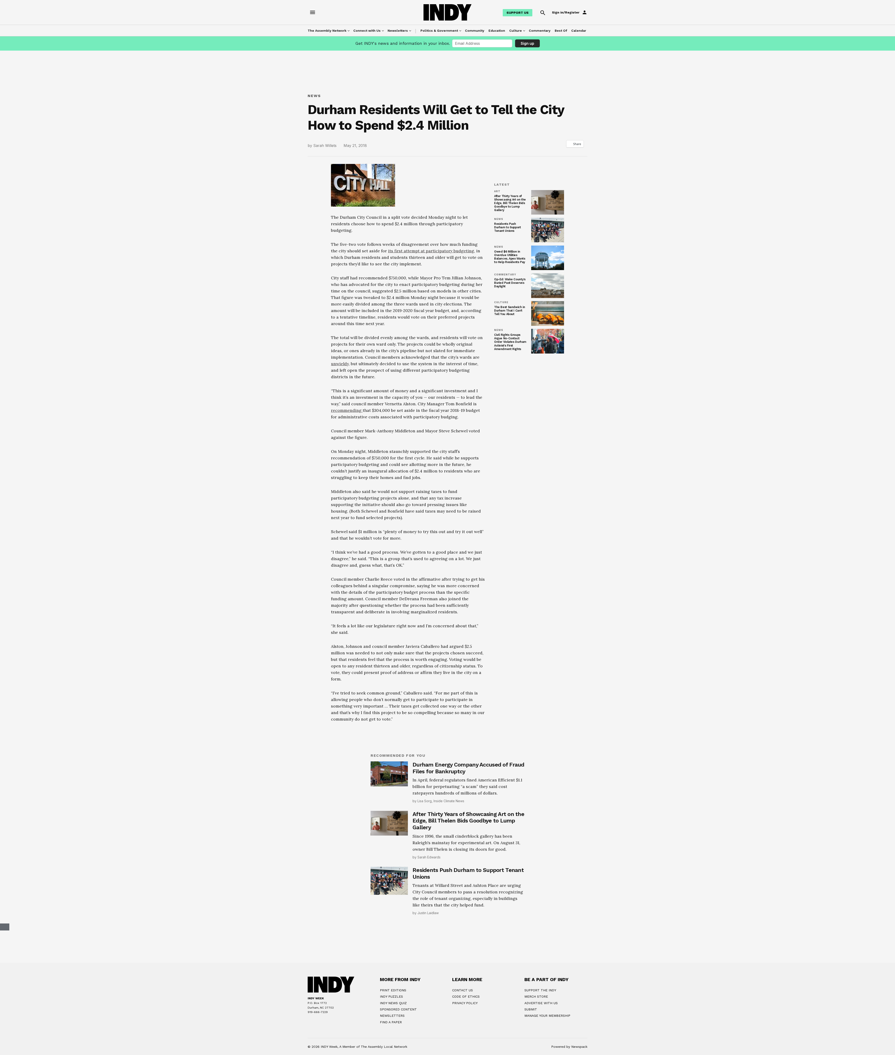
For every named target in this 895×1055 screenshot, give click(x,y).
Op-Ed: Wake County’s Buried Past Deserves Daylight (509, 283)
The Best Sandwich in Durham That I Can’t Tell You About (509, 310)
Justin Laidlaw (428, 980)
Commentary (540, 30)
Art (497, 191)
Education (497, 30)
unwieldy (340, 431)
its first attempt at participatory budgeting (431, 250)
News (314, 96)
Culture (515, 30)
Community (474, 30)
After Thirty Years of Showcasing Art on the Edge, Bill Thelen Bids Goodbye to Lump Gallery (510, 203)
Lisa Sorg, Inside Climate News (440, 868)
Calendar (578, 30)
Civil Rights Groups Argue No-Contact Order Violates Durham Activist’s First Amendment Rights (510, 342)
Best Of (561, 30)
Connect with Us (367, 30)
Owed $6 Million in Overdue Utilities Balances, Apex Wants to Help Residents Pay (509, 257)
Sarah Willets (325, 145)
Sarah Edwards (429, 925)
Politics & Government (439, 30)
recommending (347, 477)
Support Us (517, 12)
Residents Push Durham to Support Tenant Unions (507, 227)
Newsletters (398, 30)
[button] (408, 363)
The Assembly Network (327, 30)
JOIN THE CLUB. (471, 1047)
